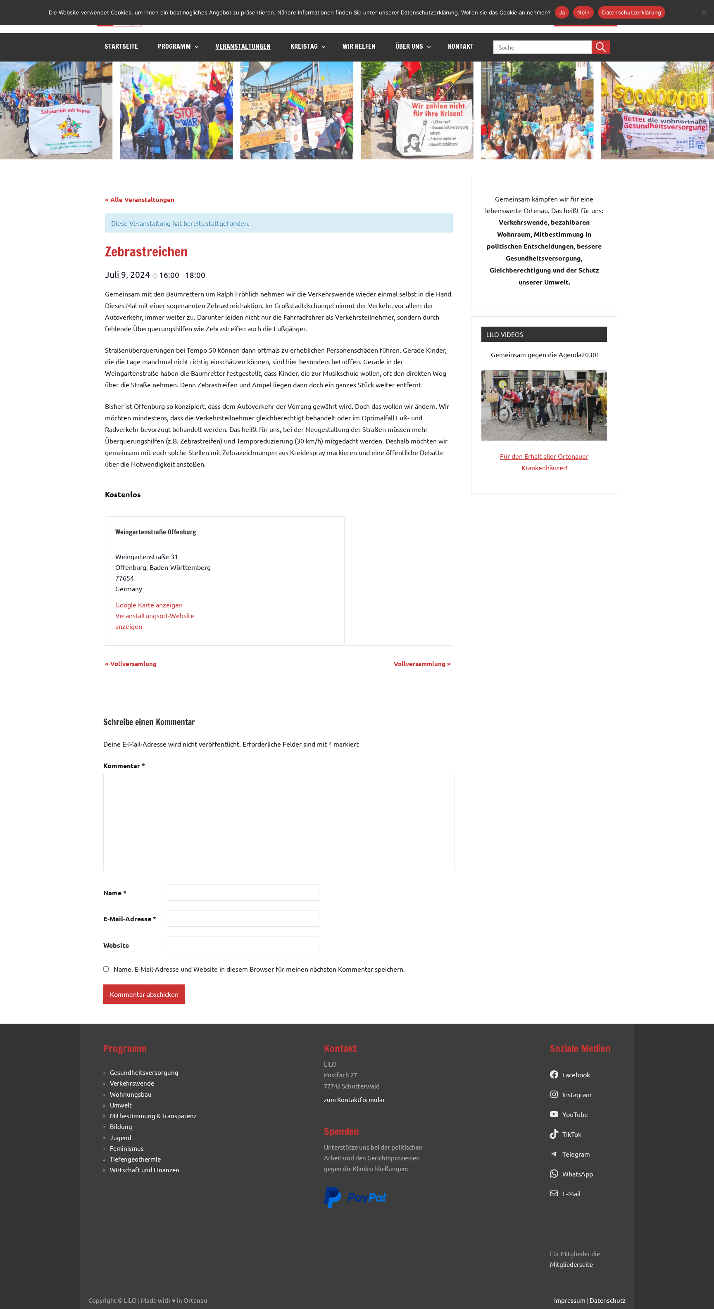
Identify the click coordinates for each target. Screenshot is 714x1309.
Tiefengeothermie (135, 1159)
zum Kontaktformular (354, 1099)
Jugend (120, 1137)
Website (116, 945)
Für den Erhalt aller (529, 456)
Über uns (409, 46)
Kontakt (461, 46)
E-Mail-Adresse (129, 918)
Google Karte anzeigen (149, 604)
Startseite (121, 46)
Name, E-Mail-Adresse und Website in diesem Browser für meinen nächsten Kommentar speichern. (259, 969)
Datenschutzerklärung (631, 12)
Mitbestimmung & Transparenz (153, 1115)
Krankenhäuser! (544, 467)
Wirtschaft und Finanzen (144, 1170)
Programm (174, 46)
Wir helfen (359, 46)
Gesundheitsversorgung (144, 1072)
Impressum (569, 1300)
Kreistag (304, 46)
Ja (562, 12)
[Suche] (601, 47)
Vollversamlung (131, 663)
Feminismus (127, 1148)
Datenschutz (608, 1300)
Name (114, 892)
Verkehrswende (132, 1083)
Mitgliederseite (571, 1264)
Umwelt (121, 1105)
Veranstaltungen (243, 46)
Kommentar (124, 765)
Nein (583, 12)
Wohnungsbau (131, 1094)
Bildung (121, 1126)
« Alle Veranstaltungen (139, 199)
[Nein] (704, 12)
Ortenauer (573, 456)
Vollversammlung (422, 663)
